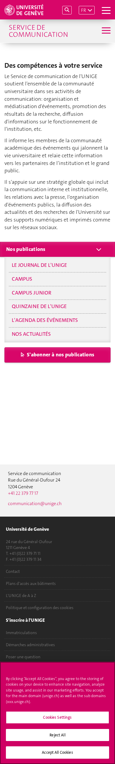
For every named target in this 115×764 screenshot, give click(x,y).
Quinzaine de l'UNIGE (39, 306)
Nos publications (25, 249)
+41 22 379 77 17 (23, 493)
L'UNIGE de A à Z (21, 595)
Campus (22, 278)
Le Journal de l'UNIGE (39, 265)
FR (83, 10)
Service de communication (38, 31)
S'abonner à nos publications (60, 354)
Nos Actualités (31, 334)
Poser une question (23, 656)
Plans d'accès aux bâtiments (31, 583)
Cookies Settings (57, 717)
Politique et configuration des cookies (39, 607)
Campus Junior (31, 292)
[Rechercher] (67, 10)
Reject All (57, 734)
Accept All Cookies (57, 752)
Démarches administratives (30, 644)
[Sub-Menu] (105, 31)
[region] (57, 713)
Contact (13, 571)
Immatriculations (21, 632)
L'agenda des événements (45, 320)
